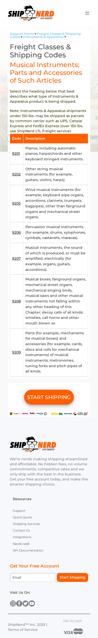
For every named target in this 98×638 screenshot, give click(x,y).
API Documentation (28, 550)
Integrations (22, 537)
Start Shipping (72, 577)
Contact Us (21, 530)
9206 (16, 232)
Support (19, 511)
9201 (16, 153)
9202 (16, 174)
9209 (16, 352)
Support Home (22, 34)
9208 (16, 301)
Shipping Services (26, 524)
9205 (16, 203)
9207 (16, 258)
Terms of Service (23, 629)
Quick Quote (22, 517)
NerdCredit (21, 544)
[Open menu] (87, 13)
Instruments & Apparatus (43, 37)
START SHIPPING (49, 397)
